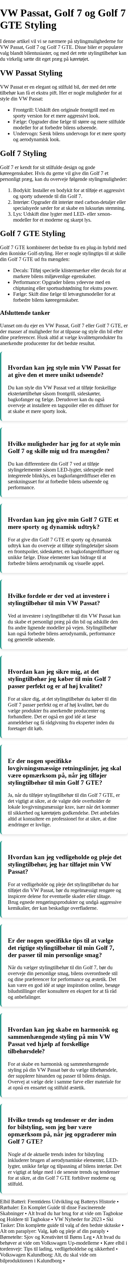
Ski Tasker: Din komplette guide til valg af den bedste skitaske (60, 1222)
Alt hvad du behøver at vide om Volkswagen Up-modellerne (60, 1240)
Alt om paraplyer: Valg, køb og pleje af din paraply (52, 1231)
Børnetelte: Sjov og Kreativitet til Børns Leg (46, 1237)
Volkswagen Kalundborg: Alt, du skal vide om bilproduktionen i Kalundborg (48, 1257)
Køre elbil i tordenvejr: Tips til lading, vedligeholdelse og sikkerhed (63, 1246)
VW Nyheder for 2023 (78, 1219)
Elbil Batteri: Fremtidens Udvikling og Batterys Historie (58, 1201)
